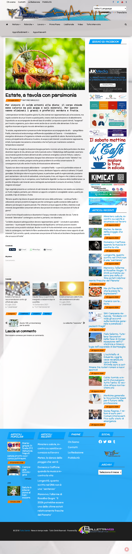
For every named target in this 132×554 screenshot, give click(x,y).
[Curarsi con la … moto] (95, 304)
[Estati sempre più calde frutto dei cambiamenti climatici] (72, 289)
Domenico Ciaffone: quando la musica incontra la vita (115, 244)
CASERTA (36, 314)
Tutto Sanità (25, 531)
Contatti (22, 2)
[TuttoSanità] (6, 24)
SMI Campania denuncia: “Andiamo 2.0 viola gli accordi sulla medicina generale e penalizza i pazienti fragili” (108, 320)
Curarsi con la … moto (113, 302)
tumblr (126, 2)
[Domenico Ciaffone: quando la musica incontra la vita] (95, 245)
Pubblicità (46, 2)
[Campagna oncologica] (13, 470)
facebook (114, 2)
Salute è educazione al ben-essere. (26, 492)
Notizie (15, 24)
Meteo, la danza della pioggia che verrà (113, 232)
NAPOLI (47, 314)
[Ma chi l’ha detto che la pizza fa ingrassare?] (95, 291)
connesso (19, 335)
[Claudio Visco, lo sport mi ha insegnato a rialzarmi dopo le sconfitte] (44, 289)
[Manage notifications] (127, 549)
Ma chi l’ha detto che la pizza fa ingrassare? (113, 291)
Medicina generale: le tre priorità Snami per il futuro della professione (115, 399)
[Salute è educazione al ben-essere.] (13, 490)
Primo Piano (54, 24)
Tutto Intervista (94, 24)
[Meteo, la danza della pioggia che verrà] (95, 232)
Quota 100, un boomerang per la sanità (30, 324)
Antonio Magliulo (31, 100)
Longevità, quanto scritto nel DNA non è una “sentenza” (115, 257)
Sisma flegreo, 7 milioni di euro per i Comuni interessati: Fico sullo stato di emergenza (114, 416)
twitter (118, 2)
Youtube (122, 2)
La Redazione (34, 2)
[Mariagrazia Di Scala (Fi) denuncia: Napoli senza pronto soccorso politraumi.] (13, 446)
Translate (122, 12)
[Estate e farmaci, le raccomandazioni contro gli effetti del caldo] (17, 289)
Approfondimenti (20, 32)
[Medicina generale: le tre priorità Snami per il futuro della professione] (95, 398)
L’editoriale (69, 24)
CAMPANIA (24, 314)
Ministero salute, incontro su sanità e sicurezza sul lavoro (115, 219)
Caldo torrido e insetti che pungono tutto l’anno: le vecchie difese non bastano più (115, 382)
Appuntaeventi (39, 32)
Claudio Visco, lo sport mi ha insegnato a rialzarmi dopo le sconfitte (43, 299)
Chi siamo (11, 2)
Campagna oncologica (26, 470)
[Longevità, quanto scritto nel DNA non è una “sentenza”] (95, 258)
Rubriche (28, 24)
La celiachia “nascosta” (72, 323)
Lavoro (41, 24)
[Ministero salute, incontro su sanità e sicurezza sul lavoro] (95, 219)
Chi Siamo (73, 442)
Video (80, 24)
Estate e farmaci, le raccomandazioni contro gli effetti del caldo (16, 299)
